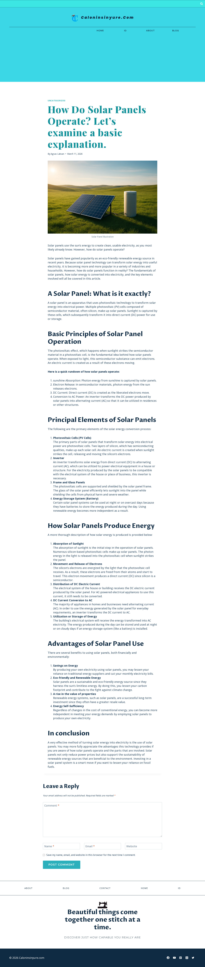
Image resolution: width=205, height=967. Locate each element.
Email (90, 846)
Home (100, 30)
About (150, 30)
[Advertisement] (102, 59)
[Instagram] (187, 957)
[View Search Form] (201, 3)
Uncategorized (56, 100)
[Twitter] (193, 957)
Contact (105, 888)
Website (131, 846)
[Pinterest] (180, 957)
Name (49, 846)
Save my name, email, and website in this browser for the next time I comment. (90, 855)
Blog (175, 30)
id (125, 30)
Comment (51, 805)
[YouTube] (174, 957)
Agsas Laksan (57, 153)
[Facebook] (168, 957)
